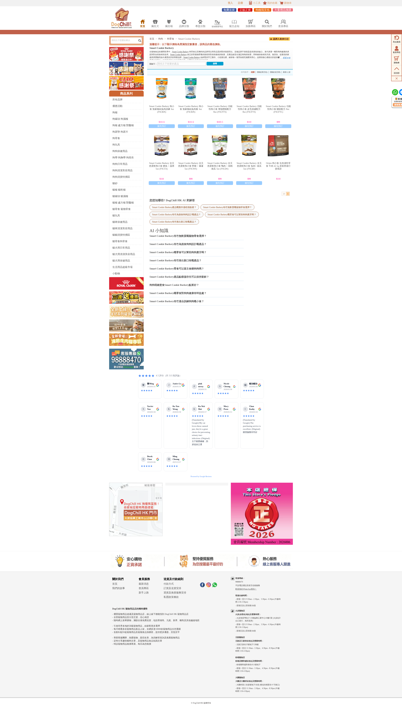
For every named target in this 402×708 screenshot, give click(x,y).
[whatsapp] (214, 586)
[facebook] (202, 586)
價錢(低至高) (275, 72)
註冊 (240, 3)
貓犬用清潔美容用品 (123, 254)
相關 (253, 72)
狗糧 (114, 112)
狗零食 (116, 138)
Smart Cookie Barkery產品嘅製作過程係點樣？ (174, 207)
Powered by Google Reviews (201, 476)
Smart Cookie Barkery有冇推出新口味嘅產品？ (174, 221)
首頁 (151, 39)
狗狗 (160, 39)
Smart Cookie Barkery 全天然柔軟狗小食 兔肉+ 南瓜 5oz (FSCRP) (249, 166)
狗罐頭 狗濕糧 (120, 119)
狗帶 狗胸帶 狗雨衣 (123, 157)
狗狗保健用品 (120, 151)
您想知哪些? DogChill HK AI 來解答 (172, 200)
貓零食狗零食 (120, 241)
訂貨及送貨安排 (172, 588)
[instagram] (208, 586)
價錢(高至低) (262, 72)
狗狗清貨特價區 (121, 177)
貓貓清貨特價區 (121, 234)
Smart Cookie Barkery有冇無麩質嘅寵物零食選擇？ (227, 207)
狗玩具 (116, 144)
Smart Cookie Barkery (189, 39)
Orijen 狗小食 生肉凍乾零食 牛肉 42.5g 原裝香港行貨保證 (278, 166)
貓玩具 (116, 215)
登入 (230, 3)
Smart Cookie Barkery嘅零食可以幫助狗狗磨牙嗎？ (232, 214)
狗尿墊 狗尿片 (120, 131)
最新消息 (144, 583)
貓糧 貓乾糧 (119, 189)
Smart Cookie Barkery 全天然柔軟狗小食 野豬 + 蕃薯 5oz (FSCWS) (190, 166)
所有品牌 (117, 99)
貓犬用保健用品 (121, 260)
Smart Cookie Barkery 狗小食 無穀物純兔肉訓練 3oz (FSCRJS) (161, 109)
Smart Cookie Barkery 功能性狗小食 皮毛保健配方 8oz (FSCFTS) (249, 109)
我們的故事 (118, 588)
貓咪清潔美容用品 (122, 228)
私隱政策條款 (171, 597)
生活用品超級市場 (122, 267)
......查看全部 (285, 58)
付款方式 (169, 583)
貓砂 (114, 183)
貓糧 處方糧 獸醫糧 (123, 202)
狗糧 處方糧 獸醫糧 (123, 125)
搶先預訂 (161, 126)
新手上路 (144, 592)
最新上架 (287, 72)
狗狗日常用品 (120, 164)
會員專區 (144, 588)
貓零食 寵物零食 (121, 209)
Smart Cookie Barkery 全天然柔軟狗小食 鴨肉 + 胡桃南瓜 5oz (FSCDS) (220, 166)
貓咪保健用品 (120, 222)
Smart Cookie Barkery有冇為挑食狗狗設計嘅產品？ (176, 214)
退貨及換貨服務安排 (175, 592)
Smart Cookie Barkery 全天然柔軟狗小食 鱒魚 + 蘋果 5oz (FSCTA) (161, 166)
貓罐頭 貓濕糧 (120, 196)
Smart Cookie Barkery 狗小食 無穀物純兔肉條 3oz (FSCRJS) (190, 109)
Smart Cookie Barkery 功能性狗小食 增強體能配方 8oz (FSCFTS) (219, 109)
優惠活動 (117, 106)
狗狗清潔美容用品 (122, 170)
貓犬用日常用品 (121, 247)
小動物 (116, 273)
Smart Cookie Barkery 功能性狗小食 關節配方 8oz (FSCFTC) (278, 109)
